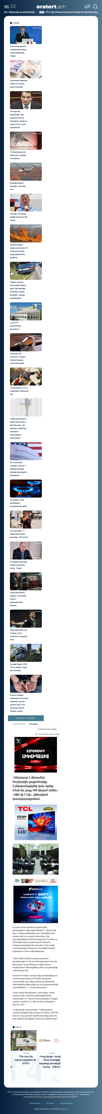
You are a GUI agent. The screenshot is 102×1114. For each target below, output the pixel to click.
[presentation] (54, 1027)
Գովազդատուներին (66, 1103)
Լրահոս (16, 23)
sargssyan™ (64, 1109)
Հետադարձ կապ (34, 1103)
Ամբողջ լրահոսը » (26, 718)
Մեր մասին (50, 1103)
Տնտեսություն (33, 724)
